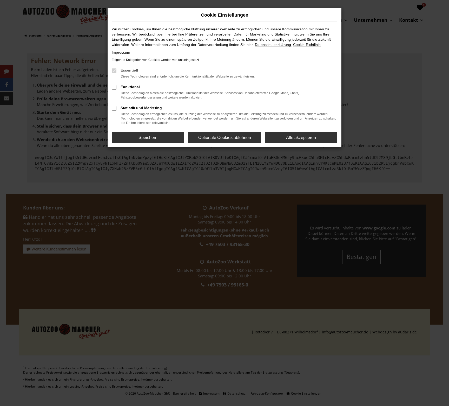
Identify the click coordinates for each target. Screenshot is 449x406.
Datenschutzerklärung (273, 45)
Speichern (147, 137)
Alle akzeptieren (301, 137)
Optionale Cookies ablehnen (224, 137)
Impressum (121, 52)
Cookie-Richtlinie (307, 45)
